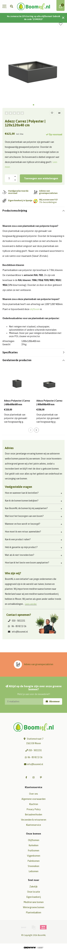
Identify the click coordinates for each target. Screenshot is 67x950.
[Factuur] (33, 927)
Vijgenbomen (33, 855)
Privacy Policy (34, 809)
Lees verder (31, 604)
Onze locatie (33, 891)
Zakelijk (33, 886)
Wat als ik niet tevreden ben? (19, 555)
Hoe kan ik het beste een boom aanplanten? (27, 562)
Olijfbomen (33, 840)
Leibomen (33, 871)
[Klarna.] (43, 927)
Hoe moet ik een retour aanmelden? (23, 531)
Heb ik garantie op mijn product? (21, 547)
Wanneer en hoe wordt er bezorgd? (22, 524)
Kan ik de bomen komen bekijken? (21, 500)
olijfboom (35, 309)
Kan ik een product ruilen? (18, 539)
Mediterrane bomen (34, 902)
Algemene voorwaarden (33, 799)
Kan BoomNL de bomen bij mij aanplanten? (26, 508)
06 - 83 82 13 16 (19, 626)
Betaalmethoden (33, 814)
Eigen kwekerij (33, 897)
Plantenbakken (33, 912)
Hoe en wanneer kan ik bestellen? (22, 493)
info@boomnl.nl (20, 631)
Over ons (33, 793)
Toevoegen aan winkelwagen (41, 178)
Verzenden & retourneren (33, 819)
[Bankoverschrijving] (24, 927)
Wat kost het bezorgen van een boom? (24, 516)
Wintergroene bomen (33, 907)
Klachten (33, 804)
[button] (33, 104)
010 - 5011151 (18, 620)
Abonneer (54, 701)
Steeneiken (33, 866)
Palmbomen (33, 861)
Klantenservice (33, 825)
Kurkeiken (33, 845)
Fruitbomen (33, 850)
